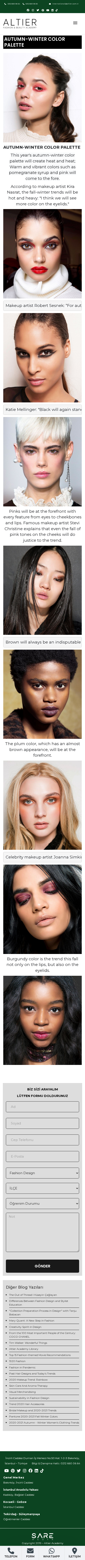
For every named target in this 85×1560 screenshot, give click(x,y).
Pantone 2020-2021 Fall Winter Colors (33, 1416)
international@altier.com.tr (65, 4)
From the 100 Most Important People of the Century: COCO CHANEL (42, 1334)
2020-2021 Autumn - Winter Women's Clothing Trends (44, 1422)
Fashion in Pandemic (22, 1367)
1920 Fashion (17, 1361)
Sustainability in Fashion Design (29, 1398)
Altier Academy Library (23, 1349)
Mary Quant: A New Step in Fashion (31, 1320)
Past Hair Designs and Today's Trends (32, 1373)
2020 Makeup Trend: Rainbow (28, 1379)
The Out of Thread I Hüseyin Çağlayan (33, 1294)
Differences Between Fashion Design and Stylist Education (38, 1302)
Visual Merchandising (22, 1391)
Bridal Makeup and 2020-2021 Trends (32, 1410)
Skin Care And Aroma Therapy (28, 1385)
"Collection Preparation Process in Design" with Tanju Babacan (42, 1312)
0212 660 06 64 (13, 4)
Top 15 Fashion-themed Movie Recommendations (40, 1355)
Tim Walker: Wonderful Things (28, 1342)
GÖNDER (42, 1266)
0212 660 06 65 (32, 4)
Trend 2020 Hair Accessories (26, 1404)
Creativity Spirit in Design (25, 1326)
